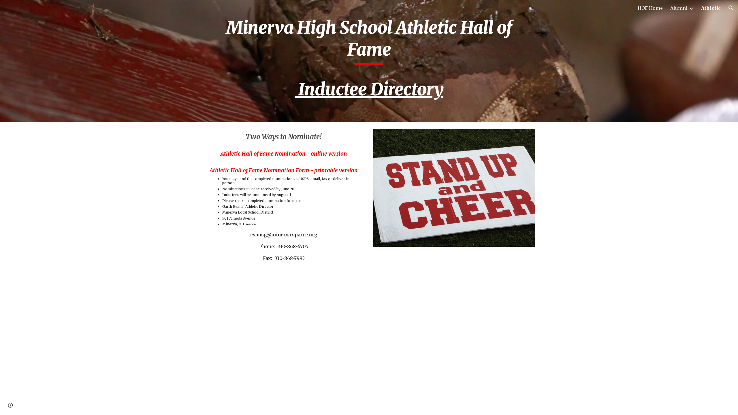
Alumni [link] (679, 8)
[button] (731, 8)
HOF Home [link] (650, 8)
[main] (369, 61)
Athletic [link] (711, 8)
